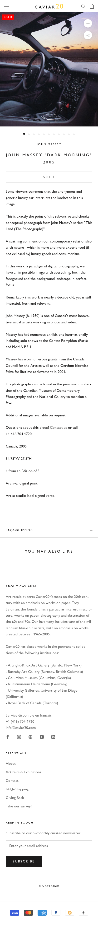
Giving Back (15, 797)
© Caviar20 (49, 885)
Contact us (58, 427)
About (11, 763)
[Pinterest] (30, 737)
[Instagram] (19, 737)
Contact (12, 780)
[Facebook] (8, 737)
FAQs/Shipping (19, 530)
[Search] (83, 6)
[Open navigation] (6, 6)
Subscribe (24, 861)
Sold (48, 177)
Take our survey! (19, 806)
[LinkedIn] (53, 737)
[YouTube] (42, 737)
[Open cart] (92, 6)
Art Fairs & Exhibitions (23, 772)
